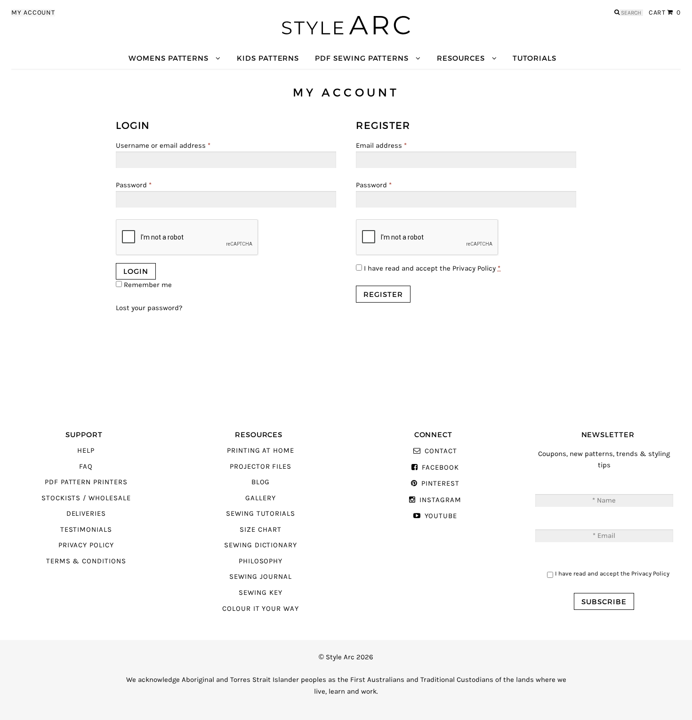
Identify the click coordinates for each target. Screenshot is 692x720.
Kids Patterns (268, 58)
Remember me (147, 285)
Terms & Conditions (86, 561)
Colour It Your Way (260, 609)
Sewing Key (260, 593)
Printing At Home (260, 451)
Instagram (440, 500)
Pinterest (440, 484)
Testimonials (86, 530)
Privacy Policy (474, 268)
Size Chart (260, 530)
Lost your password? (149, 308)
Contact (441, 451)
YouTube (441, 516)
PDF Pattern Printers (86, 482)
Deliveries (86, 514)
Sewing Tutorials (260, 514)
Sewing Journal (260, 577)
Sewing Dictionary (260, 545)
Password (134, 185)
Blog (260, 482)
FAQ (86, 467)
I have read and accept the (431, 268)
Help (86, 451)
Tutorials (534, 58)
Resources (460, 58)
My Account (33, 12)
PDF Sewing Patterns (362, 58)
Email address (381, 146)
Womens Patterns (169, 58)
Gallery (260, 498)
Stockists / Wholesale (86, 498)
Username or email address (163, 146)
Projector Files (260, 467)
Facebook (440, 468)
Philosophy (260, 561)
